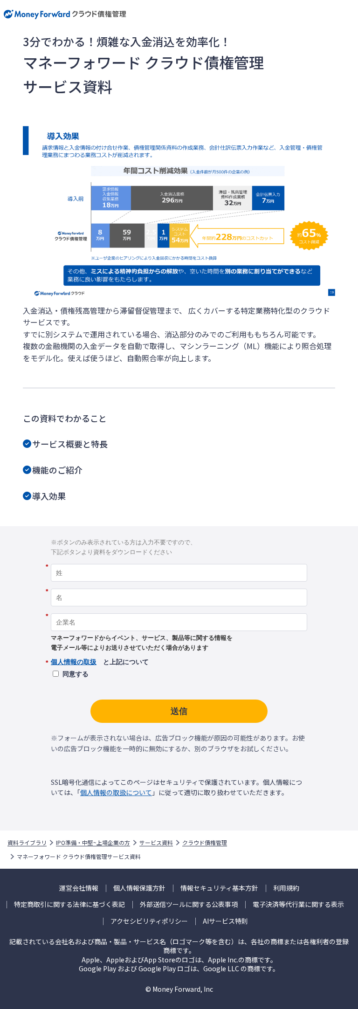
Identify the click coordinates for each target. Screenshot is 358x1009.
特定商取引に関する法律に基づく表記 (69, 904)
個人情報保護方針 (139, 888)
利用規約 (286, 888)
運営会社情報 (78, 888)
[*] (179, 560)
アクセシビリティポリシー (149, 921)
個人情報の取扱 (73, 662)
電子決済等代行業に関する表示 (298, 904)
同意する (75, 674)
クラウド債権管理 (204, 842)
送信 (179, 711)
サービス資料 (156, 842)
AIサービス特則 (225, 921)
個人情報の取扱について (116, 792)
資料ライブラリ (27, 842)
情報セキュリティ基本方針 (219, 888)
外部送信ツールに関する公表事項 (189, 904)
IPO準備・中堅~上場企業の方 (93, 842)
